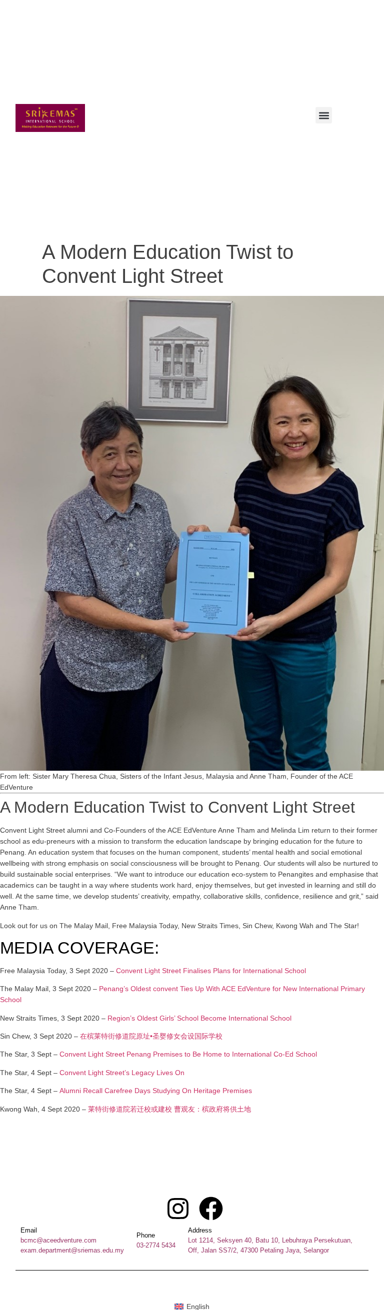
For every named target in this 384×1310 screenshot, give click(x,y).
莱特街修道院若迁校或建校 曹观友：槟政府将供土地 (169, 1109)
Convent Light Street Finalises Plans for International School (211, 971)
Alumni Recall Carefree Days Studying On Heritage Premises (156, 1091)
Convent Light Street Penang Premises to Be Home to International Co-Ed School (188, 1054)
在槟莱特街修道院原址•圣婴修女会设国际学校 (151, 1036)
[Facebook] (211, 1209)
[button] (324, 115)
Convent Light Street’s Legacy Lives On (122, 1073)
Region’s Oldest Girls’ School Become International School (200, 1018)
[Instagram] (178, 1209)
